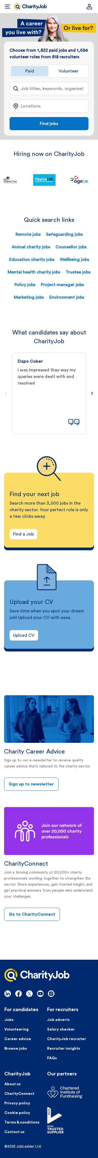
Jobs (9, 1020)
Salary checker (61, 1029)
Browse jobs (15, 1049)
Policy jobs (24, 285)
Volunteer (68, 71)
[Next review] (92, 393)
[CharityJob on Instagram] (51, 993)
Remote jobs (28, 234)
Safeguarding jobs (64, 234)
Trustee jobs (78, 272)
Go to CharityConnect (32, 914)
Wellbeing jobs (74, 259)
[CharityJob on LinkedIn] (7, 993)
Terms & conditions (21, 1122)
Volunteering (16, 1029)
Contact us (14, 1132)
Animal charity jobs (31, 247)
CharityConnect (19, 1094)
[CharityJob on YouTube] (40, 993)
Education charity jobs (31, 259)
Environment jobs (66, 297)
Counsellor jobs (71, 247)
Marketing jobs (29, 297)
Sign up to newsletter (31, 784)
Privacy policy (17, 1103)
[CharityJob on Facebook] (18, 993)
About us (12, 1084)
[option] (49, 180)
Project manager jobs (62, 285)
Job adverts (58, 1020)
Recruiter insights (63, 1049)
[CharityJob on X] (29, 993)
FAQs (52, 1058)
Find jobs (49, 123)
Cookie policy (17, 1113)
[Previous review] (6, 393)
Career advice (17, 1039)
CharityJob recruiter (66, 1039)
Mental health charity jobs (34, 272)
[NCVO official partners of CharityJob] (70, 1120)
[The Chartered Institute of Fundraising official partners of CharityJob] (70, 1092)
